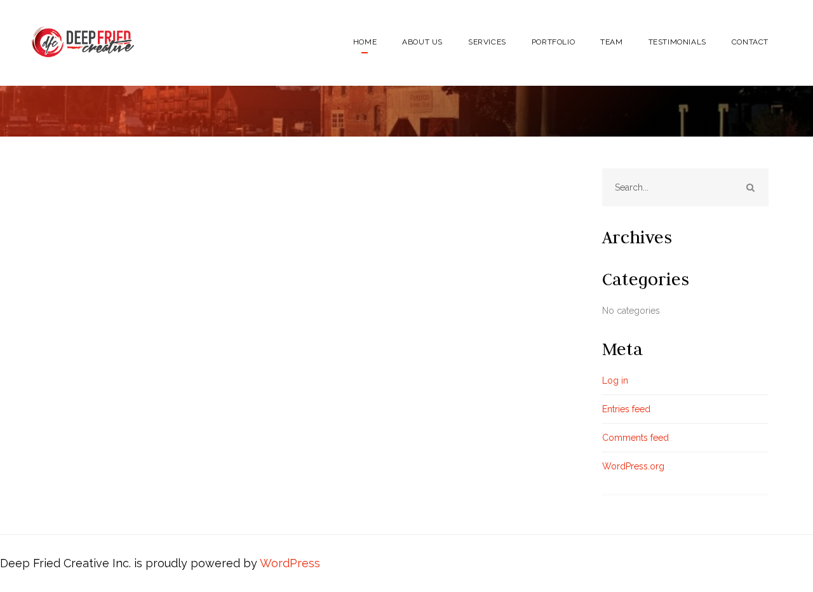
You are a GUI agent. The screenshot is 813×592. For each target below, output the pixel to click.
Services (487, 41)
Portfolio (553, 41)
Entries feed (626, 409)
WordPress (290, 563)
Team (611, 41)
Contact (750, 41)
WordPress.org (633, 466)
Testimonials (677, 41)
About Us (422, 41)
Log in (615, 380)
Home (365, 41)
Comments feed (635, 438)
